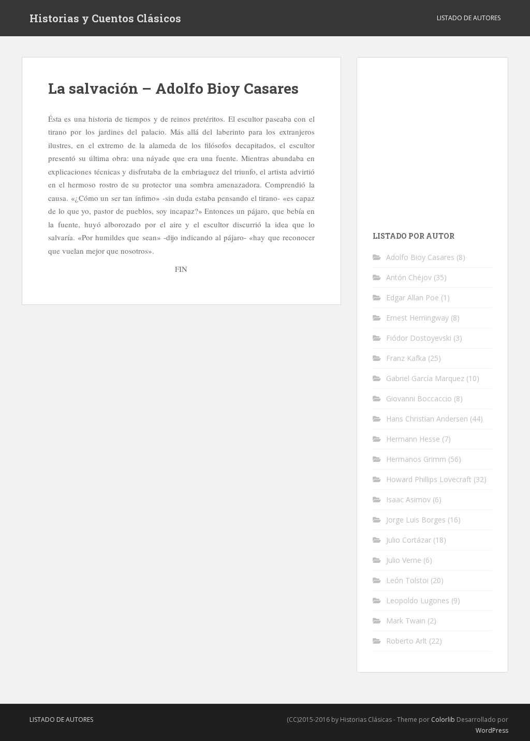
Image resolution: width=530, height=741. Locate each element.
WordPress (492, 730)
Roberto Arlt (406, 641)
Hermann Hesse (413, 439)
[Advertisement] (451, 137)
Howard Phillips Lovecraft (429, 479)
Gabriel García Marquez (425, 378)
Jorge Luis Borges (416, 520)
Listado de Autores (468, 17)
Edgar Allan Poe (412, 297)
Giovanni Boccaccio (419, 398)
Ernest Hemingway (417, 318)
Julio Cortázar (408, 540)
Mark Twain (405, 621)
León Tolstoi (407, 580)
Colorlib (443, 719)
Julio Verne (403, 560)
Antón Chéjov (409, 277)
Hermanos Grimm (416, 459)
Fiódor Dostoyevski (418, 338)
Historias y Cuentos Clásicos (105, 18)
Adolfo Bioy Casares (420, 257)
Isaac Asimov (408, 499)
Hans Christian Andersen (427, 419)
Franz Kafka (406, 358)
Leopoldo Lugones (417, 600)
